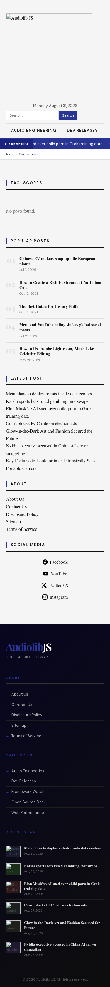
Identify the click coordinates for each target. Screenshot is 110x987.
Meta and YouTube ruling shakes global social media (60, 327)
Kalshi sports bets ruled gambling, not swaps (47, 401)
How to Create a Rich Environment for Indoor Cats (60, 285)
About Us (15, 499)
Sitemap (13, 521)
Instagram (59, 597)
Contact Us (16, 506)
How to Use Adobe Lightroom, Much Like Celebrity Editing (56, 351)
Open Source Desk (28, 802)
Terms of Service (21, 529)
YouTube (58, 573)
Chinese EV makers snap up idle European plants (57, 261)
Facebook (59, 562)
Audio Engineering (33, 130)
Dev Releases (82, 130)
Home (9, 154)
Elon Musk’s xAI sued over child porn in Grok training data (62, 886)
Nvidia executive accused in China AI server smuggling (60, 946)
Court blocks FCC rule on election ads (41, 423)
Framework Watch (28, 791)
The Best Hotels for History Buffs (48, 306)
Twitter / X (59, 585)
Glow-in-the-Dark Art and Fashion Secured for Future (62, 925)
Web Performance (27, 812)
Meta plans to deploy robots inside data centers (49, 393)
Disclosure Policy (22, 514)
